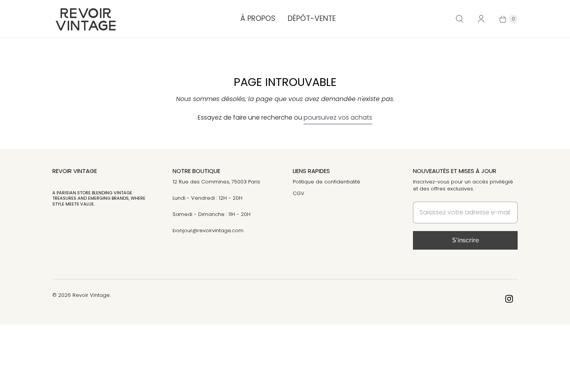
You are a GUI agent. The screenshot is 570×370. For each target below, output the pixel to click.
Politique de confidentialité (326, 181)
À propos (257, 18)
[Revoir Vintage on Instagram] (509, 299)
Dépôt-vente (312, 18)
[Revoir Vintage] (84, 18)
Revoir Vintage (91, 295)
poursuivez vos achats (338, 117)
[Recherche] (459, 19)
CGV (298, 193)
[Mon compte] (481, 19)
